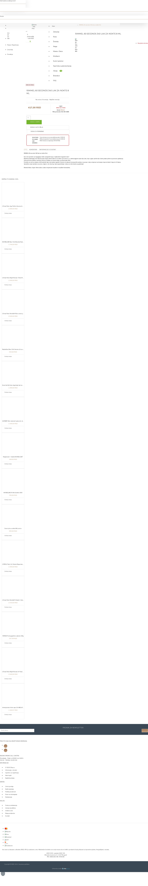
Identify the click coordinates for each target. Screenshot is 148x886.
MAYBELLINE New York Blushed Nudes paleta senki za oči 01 (13, 242)
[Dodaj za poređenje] (6, 215)
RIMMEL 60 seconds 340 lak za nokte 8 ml (90, 25)
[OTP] (7, 840)
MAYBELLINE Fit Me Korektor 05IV (13, 492)
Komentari (33, 149)
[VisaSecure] (9, 846)
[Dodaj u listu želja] (4, 215)
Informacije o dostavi (47, 149)
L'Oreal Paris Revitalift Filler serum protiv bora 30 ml (13, 313)
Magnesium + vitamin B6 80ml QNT (13, 457)
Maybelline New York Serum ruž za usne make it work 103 (13, 349)
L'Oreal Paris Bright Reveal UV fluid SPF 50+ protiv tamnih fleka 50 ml (13, 671)
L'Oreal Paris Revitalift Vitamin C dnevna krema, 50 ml (13, 600)
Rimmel (63, 110)
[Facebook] (5, 750)
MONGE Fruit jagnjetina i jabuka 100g (13, 636)
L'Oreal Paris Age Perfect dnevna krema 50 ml (13, 206)
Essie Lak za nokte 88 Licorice (13, 528)
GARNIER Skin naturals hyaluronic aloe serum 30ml (13, 421)
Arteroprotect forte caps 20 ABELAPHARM (13, 707)
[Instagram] (5, 746)
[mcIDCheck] (6, 843)
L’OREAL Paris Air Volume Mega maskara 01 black (13, 564)
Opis (25, 149)
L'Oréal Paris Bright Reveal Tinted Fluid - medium (13, 278)
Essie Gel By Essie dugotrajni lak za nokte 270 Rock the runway (13, 385)
